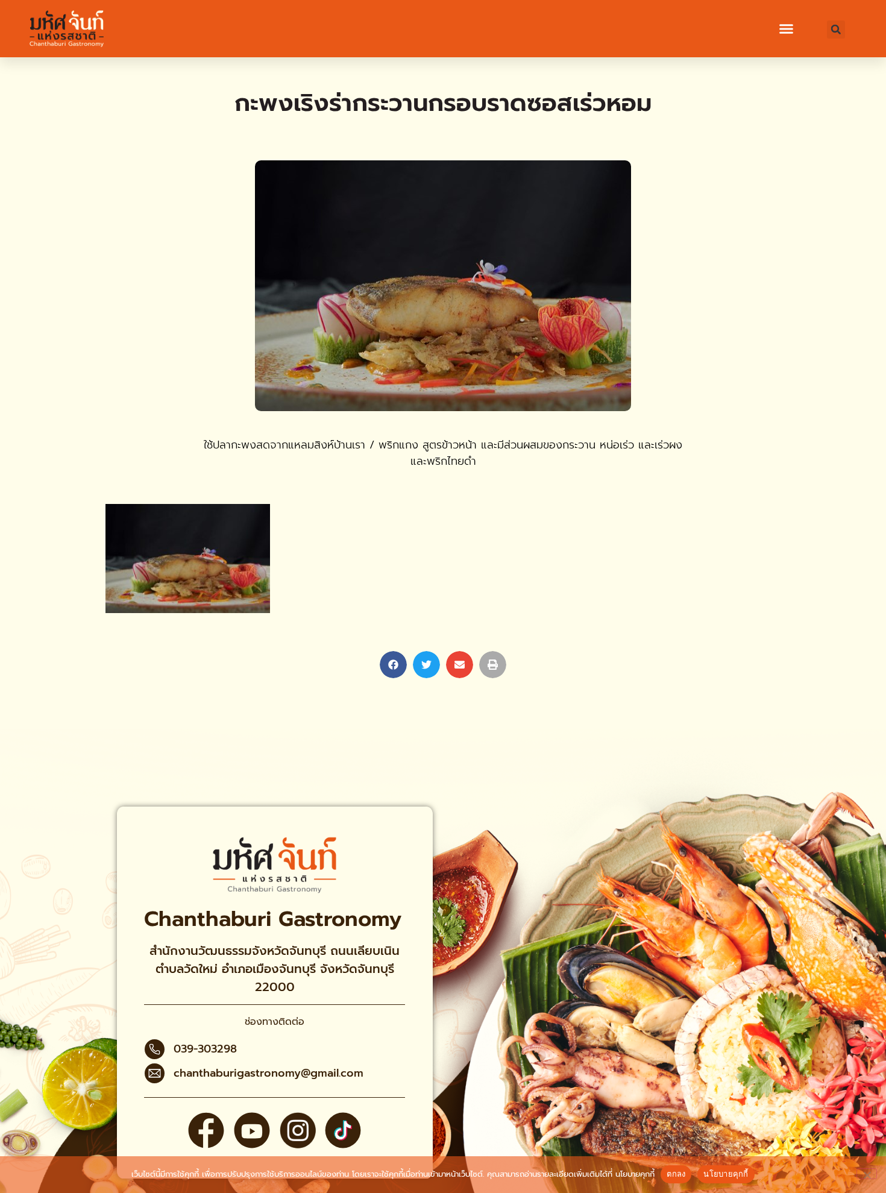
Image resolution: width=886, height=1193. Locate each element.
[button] (786, 28)
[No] (866, 1173)
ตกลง (676, 1174)
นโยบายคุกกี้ (635, 1174)
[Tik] (343, 1130)
